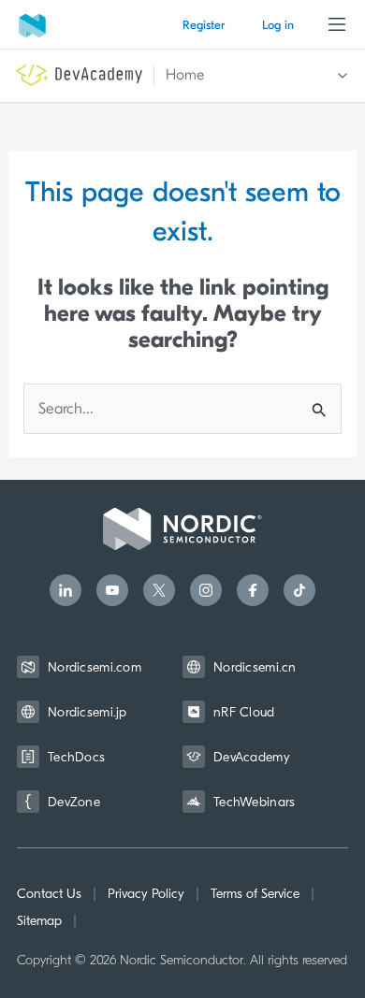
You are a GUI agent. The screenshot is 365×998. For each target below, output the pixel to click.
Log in (278, 25)
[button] (246, 75)
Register (203, 25)
